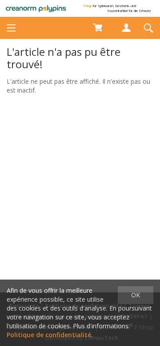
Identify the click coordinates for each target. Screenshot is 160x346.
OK (135, 295)
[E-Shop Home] (36, 8)
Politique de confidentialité (49, 334)
